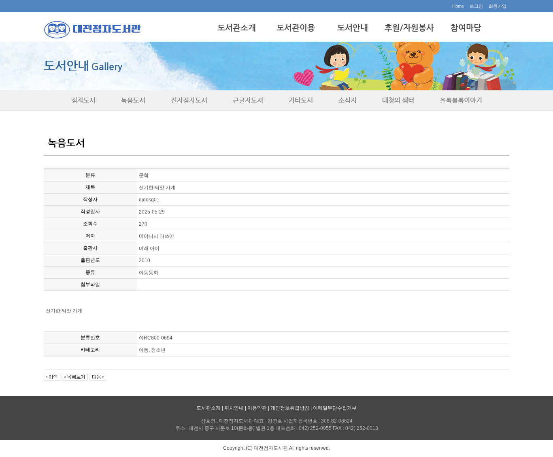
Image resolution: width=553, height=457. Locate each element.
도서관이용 (295, 27)
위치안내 (234, 408)
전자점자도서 (189, 100)
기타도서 (301, 100)
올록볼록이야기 (461, 100)
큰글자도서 (248, 100)
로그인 (476, 6)
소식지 (347, 100)
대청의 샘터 (398, 100)
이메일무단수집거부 (335, 408)
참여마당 (466, 27)
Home (458, 6)
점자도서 (83, 100)
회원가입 (497, 6)
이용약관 (257, 408)
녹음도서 (133, 100)
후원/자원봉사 (409, 27)
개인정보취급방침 (289, 408)
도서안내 (352, 27)
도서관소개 (236, 27)
